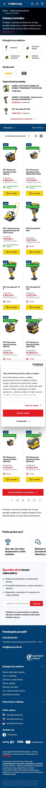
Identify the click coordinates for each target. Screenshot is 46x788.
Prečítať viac (7, 32)
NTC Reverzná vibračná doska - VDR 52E (10, 459)
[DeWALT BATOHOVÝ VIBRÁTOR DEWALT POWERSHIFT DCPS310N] (6, 88)
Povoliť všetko (23, 413)
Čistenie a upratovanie (12, 679)
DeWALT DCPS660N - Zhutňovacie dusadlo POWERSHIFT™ (27, 98)
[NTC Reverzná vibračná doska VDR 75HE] (34, 326)
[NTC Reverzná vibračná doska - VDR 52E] (11, 441)
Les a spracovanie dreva (13, 691)
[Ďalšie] (40, 500)
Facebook (12, 734)
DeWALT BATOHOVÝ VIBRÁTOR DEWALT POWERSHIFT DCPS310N (27, 87)
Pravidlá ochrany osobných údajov (25, 783)
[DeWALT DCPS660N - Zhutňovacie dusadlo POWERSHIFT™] (6, 99)
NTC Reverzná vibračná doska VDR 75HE (32, 344)
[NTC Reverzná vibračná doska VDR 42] (11, 326)
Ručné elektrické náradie (13, 672)
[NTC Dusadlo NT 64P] (6, 111)
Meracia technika (10, 687)
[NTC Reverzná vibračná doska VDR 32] (11, 153)
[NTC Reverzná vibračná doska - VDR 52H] (34, 441)
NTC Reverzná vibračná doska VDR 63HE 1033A (33, 172)
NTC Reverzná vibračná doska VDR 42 (9, 344)
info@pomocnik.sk (12, 647)
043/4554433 (9, 637)
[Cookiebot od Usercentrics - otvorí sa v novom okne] (32, 364)
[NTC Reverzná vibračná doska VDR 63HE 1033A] (34, 153)
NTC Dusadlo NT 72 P (11, 288)
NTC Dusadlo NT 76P (33, 288)
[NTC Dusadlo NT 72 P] (11, 271)
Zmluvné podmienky (29, 785)
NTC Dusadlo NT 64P (21, 109)
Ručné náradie (8, 683)
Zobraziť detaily (32, 405)
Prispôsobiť (22, 421)
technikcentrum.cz (14, 719)
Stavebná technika (11, 694)
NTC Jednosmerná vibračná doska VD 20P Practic (11, 230)
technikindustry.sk (14, 715)
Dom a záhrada (9, 676)
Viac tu (16, 617)
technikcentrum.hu (14, 723)
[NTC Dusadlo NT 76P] (34, 271)
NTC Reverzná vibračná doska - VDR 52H (33, 459)
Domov (5, 10)
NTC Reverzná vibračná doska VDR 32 (9, 172)
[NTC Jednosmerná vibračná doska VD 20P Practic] (11, 212)
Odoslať (36, 604)
